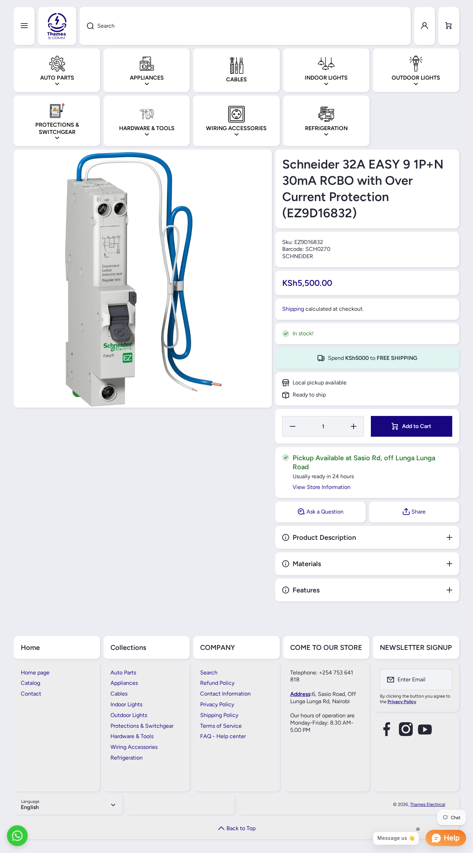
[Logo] (57, 26)
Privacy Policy (217, 704)
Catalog (30, 683)
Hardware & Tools (131, 736)
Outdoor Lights (128, 715)
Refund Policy (217, 683)
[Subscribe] (442, 679)
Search (208, 672)
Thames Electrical (427, 804)
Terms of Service (221, 726)
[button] (448, 26)
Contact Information (225, 693)
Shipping (293, 309)
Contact (31, 693)
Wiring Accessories (134, 747)
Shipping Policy (219, 715)
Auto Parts (123, 672)
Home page (35, 672)
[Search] (87, 26)
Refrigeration (126, 757)
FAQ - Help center (223, 736)
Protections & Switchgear (141, 726)
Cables (118, 693)
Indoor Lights (126, 704)
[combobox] (245, 26)
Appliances (124, 683)
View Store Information (321, 487)
